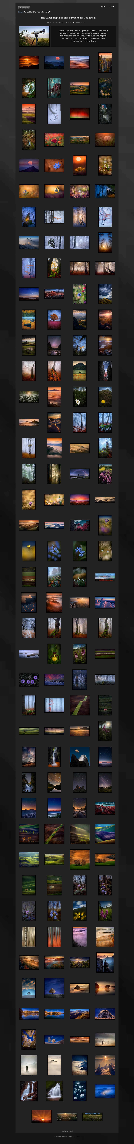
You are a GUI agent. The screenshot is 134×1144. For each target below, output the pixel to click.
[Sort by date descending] (73, 22)
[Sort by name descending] (64, 22)
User (112, 6)
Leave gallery (25, 7)
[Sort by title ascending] (50, 22)
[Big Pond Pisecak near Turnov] (105, 988)
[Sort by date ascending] (70, 22)
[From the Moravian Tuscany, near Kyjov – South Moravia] (54, 859)
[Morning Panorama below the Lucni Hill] (67, 1117)
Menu (104, 6)
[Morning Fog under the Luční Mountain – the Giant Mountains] (80, 731)
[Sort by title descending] (53, 22)
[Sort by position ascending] (81, 22)
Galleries (20, 12)
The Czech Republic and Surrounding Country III (37, 12)
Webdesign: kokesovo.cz (75, 1136)
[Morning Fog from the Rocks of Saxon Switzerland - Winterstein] (80, 988)
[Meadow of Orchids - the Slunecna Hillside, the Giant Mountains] (92, 1117)
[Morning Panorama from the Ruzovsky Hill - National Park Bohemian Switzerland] (80, 1039)
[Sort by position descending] (83, 22)
